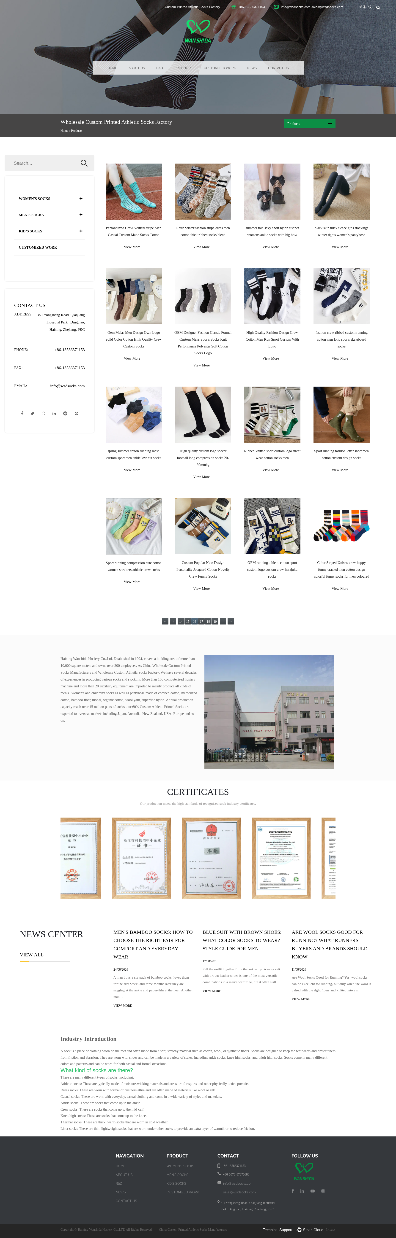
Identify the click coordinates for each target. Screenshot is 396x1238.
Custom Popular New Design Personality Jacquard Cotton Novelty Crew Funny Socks (203, 569)
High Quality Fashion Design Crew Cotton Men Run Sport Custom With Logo (272, 339)
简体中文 (365, 7)
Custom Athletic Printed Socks (162, 707)
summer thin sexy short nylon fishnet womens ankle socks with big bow (272, 231)
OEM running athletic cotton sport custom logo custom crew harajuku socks (272, 569)
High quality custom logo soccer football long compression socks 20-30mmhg (203, 458)
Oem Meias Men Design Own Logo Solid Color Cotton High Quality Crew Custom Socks (133, 339)
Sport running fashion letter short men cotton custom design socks (341, 454)
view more (122, 1005)
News (252, 68)
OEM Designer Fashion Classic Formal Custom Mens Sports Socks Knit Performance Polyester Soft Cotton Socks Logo (202, 343)
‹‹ (165, 621)
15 (187, 621)
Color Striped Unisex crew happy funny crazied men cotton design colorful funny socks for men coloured (341, 569)
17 (201, 621)
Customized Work (220, 68)
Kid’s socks (30, 231)
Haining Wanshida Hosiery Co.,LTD (101, 1229)
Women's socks (34, 199)
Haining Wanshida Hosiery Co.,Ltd (86, 659)
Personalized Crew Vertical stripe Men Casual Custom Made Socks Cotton (133, 231)
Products (183, 68)
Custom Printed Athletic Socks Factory (192, 7)
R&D (159, 68)
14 (180, 621)
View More (132, 247)
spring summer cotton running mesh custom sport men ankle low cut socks (133, 454)
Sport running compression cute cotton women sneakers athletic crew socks (134, 566)
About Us (137, 68)
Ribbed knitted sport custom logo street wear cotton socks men (272, 454)
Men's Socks (31, 215)
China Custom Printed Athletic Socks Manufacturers (193, 1229)
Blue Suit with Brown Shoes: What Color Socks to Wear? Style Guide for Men (242, 940)
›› (231, 621)
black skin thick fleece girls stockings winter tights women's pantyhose (341, 231)
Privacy (331, 1229)
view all (32, 955)
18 (208, 621)
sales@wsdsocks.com (327, 7)
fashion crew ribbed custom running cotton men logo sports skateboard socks (342, 339)
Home (112, 68)
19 (215, 621)
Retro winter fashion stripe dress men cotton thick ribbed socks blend (203, 231)
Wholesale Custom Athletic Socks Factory (128, 672)
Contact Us (278, 68)
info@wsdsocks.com (296, 7)
